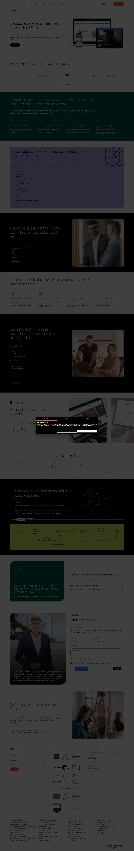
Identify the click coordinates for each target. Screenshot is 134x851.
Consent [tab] (46, 418)
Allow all (87, 431)
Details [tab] (67, 418)
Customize (66, 431)
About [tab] (88, 418)
